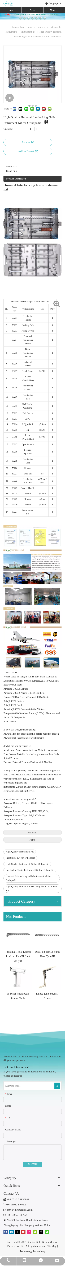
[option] (18, 940)
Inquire (26, 142)
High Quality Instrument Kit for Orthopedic (27, 864)
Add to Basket (26, 151)
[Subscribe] (57, 1086)
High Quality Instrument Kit (20, 851)
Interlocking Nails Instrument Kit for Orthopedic (30, 870)
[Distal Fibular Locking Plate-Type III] (18, 935)
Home (11, 10)
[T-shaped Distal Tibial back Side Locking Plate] (47, 935)
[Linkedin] (11, 1232)
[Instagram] (29, 1232)
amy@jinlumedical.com (18, 1209)
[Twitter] (17, 1232)
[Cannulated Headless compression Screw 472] (47, 976)
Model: (9, 166)
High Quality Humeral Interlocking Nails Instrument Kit (31, 888)
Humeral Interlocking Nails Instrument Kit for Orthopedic (28, 878)
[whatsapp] (47, 1232)
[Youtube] (23, 1232)
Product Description (16, 178)
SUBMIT (32, 1164)
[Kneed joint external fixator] (18, 976)
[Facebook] (5, 1232)
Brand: (9, 171)
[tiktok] (41, 1232)
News (32, 10)
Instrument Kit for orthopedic (20, 858)
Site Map (52, 1246)
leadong (41, 1251)
